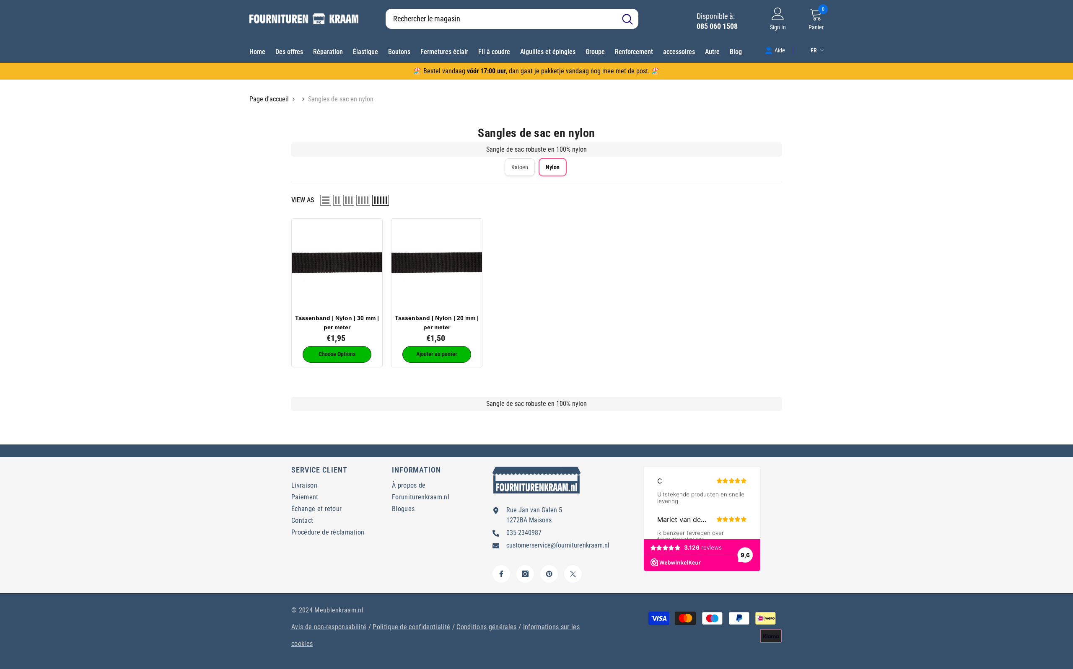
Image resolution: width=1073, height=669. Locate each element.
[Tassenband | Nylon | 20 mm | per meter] (436, 264)
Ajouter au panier (436, 354)
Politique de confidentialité (411, 627)
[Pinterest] (549, 574)
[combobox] (501, 19)
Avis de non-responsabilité (328, 627)
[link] (775, 49)
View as (302, 200)
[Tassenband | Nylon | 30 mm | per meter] (337, 264)
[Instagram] (525, 574)
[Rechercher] (512, 19)
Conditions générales (486, 627)
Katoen (519, 167)
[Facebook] (501, 574)
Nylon (553, 167)
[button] (325, 200)
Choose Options (337, 354)
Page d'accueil (269, 99)
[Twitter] (573, 574)
